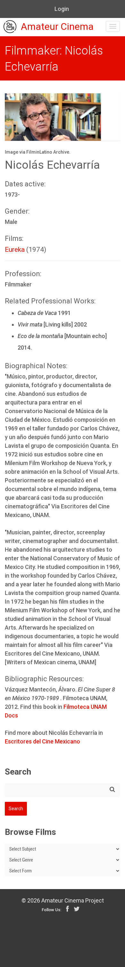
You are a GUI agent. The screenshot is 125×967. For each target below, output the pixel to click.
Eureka (15, 249)
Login (61, 8)
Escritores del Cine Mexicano (42, 741)
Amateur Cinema (57, 26)
